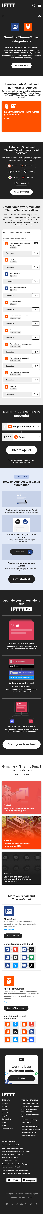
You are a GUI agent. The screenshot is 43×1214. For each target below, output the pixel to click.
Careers (19, 1193)
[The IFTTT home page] (8, 5)
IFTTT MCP (6, 1113)
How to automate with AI (10, 1145)
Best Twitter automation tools (12, 1148)
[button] (39, 5)
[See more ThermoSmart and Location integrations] (11, 1024)
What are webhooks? (9, 1161)
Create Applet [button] (21, 450)
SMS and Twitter (27, 1123)
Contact (13, 1197)
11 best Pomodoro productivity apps (15, 1164)
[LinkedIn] (12, 1204)
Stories (4, 1106)
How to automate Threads (11, 1167)
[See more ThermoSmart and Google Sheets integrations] (28, 1031)
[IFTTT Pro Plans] (36, 243)
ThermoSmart (29, 37)
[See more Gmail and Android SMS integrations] (28, 957)
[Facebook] (7, 1204)
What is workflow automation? (13, 1154)
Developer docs (7, 1128)
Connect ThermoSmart (16, 1008)
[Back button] (3, 16)
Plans (4, 1125)
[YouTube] (21, 1204)
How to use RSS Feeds (10, 1157)
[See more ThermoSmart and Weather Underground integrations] (11, 1031)
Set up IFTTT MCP (21, 192)
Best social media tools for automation (16, 1173)
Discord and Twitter (28, 1135)
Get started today (21, 65)
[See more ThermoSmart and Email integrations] (28, 1039)
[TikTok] (31, 1204)
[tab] (4, 232)
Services (5, 1103)
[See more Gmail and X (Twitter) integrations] (28, 965)
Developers (9, 1193)
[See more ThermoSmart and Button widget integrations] (28, 1024)
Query (14, 247)
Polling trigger (16, 318)
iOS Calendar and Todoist (31, 1129)
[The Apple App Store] (13, 1180)
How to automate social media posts (15, 1170)
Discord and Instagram (30, 1103)
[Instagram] (17, 1204)
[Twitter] (26, 1204)
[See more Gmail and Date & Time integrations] (11, 957)
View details (10, 253)
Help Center (6, 1116)
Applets (5, 1109)
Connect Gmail (13, 936)
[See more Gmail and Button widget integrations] (11, 949)
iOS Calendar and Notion (30, 1106)
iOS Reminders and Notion (31, 1126)
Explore (6, 1100)
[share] (39, 16)
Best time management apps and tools (16, 1151)
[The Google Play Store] (29, 1180)
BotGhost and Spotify (29, 1120)
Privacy (22, 1197)
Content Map (6, 1119)
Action (14, 261)
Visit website (9, 929)
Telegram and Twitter (29, 1132)
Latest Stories (9, 1141)
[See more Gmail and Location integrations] (11, 965)
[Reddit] (36, 1204)
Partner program (31, 1193)
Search (4, 1122)
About (30, 1197)
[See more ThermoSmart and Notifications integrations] (11, 1039)
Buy (5, 1002)
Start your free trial (22, 744)
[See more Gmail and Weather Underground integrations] (28, 949)
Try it (36, 253)
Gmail (8, 37)
